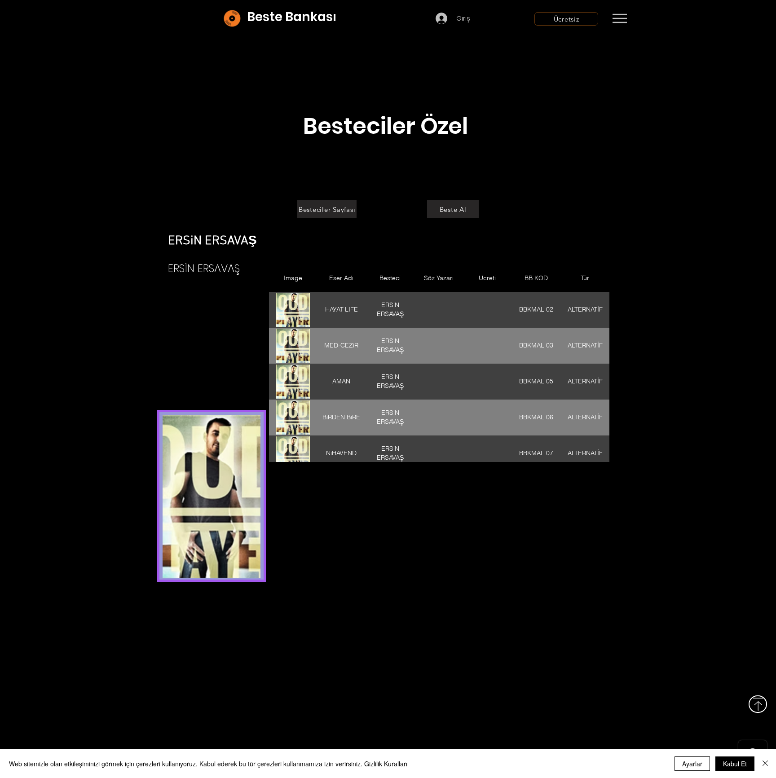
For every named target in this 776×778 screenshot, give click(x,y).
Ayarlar (692, 763)
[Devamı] (672, 19)
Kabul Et (735, 763)
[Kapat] (765, 763)
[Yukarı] (758, 704)
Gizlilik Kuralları (385, 763)
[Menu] (619, 18)
